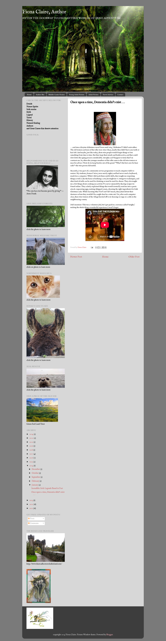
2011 (31, 508)
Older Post (134, 256)
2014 (31, 465)
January (35, 485)
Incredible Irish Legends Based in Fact (47, 488)
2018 (31, 450)
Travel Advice (108, 95)
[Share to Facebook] (103, 247)
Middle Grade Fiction (56, 95)
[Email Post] (91, 247)
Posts (32, 518)
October (35, 473)
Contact (120, 95)
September (36, 477)
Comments (34, 523)
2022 (31, 438)
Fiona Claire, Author (44, 12)
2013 (31, 500)
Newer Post (76, 256)
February (36, 481)
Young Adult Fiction (76, 95)
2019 (31, 446)
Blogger (109, 634)
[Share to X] (101, 247)
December (36, 469)
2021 (31, 442)
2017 (31, 454)
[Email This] (96, 247)
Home (29, 95)
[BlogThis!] (98, 247)
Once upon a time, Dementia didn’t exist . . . (48, 493)
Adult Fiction (93, 95)
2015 (31, 462)
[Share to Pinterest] (105, 247)
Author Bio (40, 95)
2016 (31, 458)
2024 (31, 434)
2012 (31, 504)
